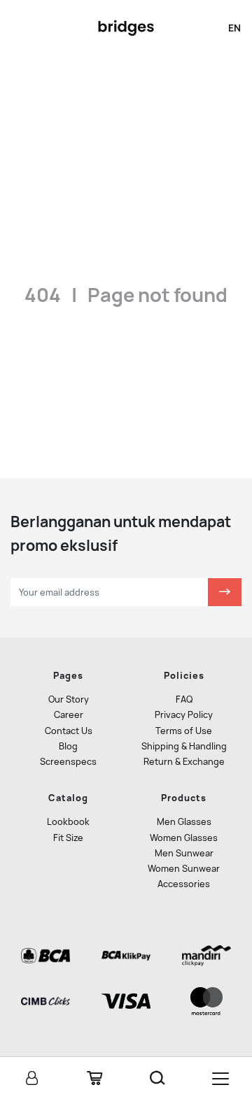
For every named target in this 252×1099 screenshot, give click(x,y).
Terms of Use (183, 731)
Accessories (184, 884)
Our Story (68, 699)
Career (68, 715)
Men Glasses (184, 822)
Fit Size (68, 838)
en (234, 28)
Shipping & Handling (184, 746)
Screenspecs (68, 762)
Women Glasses (184, 838)
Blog (68, 746)
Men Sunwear (184, 853)
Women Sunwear (184, 869)
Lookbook (68, 822)
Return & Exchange (184, 762)
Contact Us (68, 731)
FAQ (184, 699)
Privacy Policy (184, 715)
